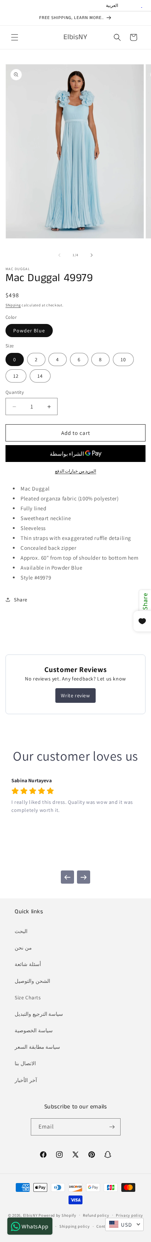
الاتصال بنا (25, 1063)
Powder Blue (29, 330)
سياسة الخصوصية (34, 1030)
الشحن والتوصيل (32, 981)
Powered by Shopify (57, 1214)
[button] (15, 37)
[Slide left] (59, 255)
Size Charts (28, 997)
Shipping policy (74, 1226)
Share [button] (20, 599)
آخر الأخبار (26, 1080)
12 (16, 376)
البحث (21, 931)
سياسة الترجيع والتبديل (39, 1014)
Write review (75, 695)
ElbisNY (30, 1214)
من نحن (23, 947)
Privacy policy (129, 1215)
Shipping (13, 305)
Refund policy (96, 1215)
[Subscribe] (112, 1126)
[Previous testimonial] (67, 877)
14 (40, 376)
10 (123, 359)
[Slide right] (92, 255)
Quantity (14, 392)
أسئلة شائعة (28, 964)
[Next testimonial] (83, 877)
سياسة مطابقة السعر (37, 1047)
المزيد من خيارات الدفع (75, 471)
